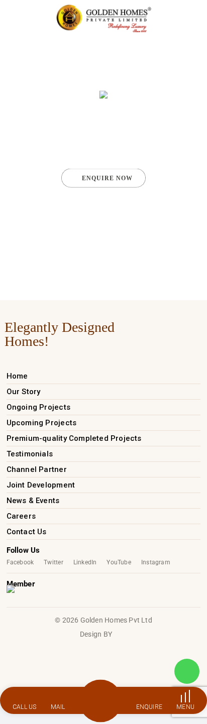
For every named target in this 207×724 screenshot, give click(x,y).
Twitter (53, 562)
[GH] (104, 18)
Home (17, 376)
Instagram (155, 562)
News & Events (33, 500)
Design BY (96, 634)
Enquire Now (107, 177)
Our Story (24, 391)
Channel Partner (37, 469)
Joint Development (41, 485)
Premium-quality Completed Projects (74, 438)
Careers (21, 516)
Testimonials (30, 453)
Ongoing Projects (38, 407)
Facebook (20, 562)
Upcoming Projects (42, 422)
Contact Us (27, 531)
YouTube (119, 562)
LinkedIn (85, 562)
